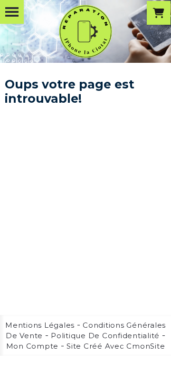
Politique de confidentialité (105, 335)
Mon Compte (32, 346)
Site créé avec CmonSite (115, 346)
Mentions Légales (40, 325)
